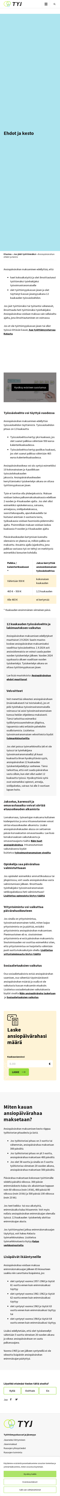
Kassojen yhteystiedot (15, 1448)
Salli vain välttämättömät (30, 1489)
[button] (46, 4)
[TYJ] (18, 1423)
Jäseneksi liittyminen (14, 1439)
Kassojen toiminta (13, 1452)
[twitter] (16, 1399)
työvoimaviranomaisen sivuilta (33, 852)
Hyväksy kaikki (30, 1474)
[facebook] (11, 1399)
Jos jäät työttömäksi (24, 254)
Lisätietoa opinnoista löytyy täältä (24, 895)
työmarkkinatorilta (18, 738)
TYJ (13, 4)
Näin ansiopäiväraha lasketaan (37, 993)
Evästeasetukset (30, 1482)
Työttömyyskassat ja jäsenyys (20, 1434)
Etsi (53, 4)
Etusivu (8, 254)
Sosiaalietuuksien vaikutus (22, 997)
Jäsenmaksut (10, 1444)
